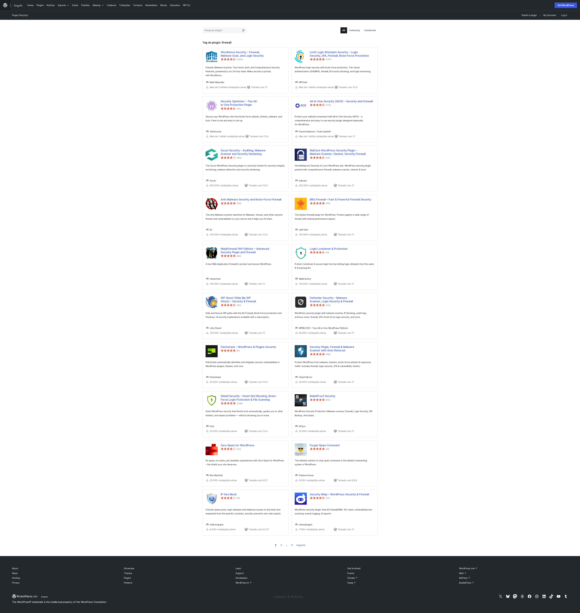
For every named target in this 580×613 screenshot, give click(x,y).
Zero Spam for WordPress (237, 445)
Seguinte (300, 545)
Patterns (128, 582)
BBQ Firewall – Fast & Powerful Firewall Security (340, 199)
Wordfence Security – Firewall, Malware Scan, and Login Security (242, 54)
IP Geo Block (229, 494)
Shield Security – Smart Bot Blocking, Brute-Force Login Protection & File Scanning (249, 397)
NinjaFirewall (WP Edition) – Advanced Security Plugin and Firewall (245, 250)
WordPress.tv (244, 582)
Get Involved (353, 568)
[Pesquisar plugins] (243, 30)
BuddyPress (466, 582)
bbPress (464, 578)
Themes (128, 573)
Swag (351, 582)
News (15, 573)
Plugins (127, 578)
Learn (238, 568)
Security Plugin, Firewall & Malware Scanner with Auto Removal (332, 348)
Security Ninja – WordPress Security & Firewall (339, 494)
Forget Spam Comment (325, 445)
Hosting (16, 578)
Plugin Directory (20, 15)
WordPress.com (468, 568)
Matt (462, 573)
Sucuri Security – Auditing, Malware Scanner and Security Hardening (243, 152)
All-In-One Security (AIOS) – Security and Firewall (341, 101)
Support (240, 573)
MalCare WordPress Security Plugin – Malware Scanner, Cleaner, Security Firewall (338, 152)
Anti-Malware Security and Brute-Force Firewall (251, 199)
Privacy (15, 582)
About (15, 568)
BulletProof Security (322, 396)
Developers (241, 578)
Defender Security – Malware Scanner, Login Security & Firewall (331, 299)
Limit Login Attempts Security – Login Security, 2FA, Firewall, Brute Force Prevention (339, 54)
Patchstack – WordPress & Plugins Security (248, 346)
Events (350, 573)
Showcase (129, 568)
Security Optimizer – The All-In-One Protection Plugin (239, 103)
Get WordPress (565, 5)
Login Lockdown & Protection (329, 248)
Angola (44, 596)
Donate (352, 578)
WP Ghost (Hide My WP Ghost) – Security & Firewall (238, 299)
